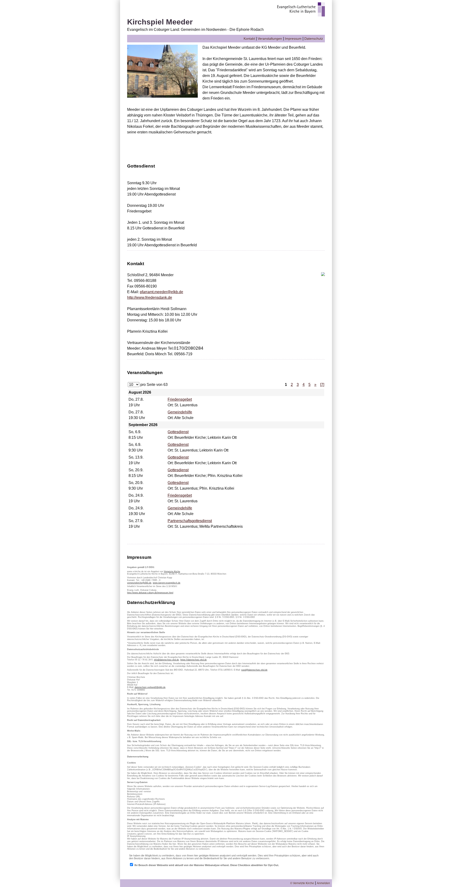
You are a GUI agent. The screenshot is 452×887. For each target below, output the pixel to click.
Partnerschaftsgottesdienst (190, 521)
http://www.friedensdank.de (149, 298)
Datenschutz (313, 38)
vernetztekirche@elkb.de (139, 583)
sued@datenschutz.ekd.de (254, 670)
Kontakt (249, 38)
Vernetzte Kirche (172, 571)
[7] (322, 385)
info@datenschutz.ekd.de (166, 660)
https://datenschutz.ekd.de (193, 660)
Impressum (293, 38)
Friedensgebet (180, 399)
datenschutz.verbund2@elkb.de (150, 687)
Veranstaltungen (270, 38)
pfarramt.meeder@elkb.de (161, 292)
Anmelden (323, 883)
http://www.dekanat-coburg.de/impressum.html (150, 592)
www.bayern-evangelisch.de (166, 583)
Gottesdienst (178, 432)
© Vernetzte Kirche (302, 883)
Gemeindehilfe (180, 412)
